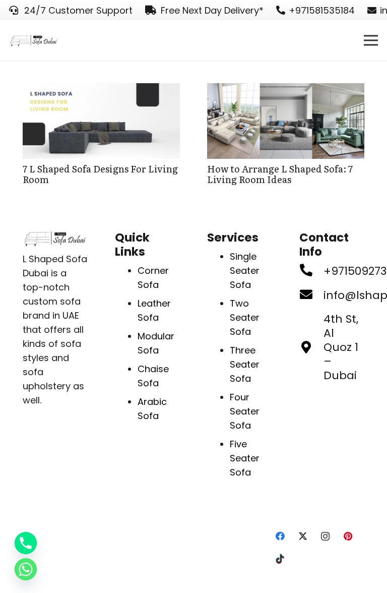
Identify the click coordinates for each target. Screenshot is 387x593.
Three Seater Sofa (245, 364)
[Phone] (26, 543)
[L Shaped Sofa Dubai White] (33, 40)
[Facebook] (280, 536)
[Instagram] (325, 536)
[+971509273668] (311, 271)
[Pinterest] (348, 536)
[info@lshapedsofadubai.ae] (311, 295)
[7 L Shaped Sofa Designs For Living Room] (101, 90)
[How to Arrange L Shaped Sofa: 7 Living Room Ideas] (285, 90)
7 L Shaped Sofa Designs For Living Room (100, 174)
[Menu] (371, 40)
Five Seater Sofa (245, 458)
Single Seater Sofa (245, 270)
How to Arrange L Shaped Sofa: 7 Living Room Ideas (280, 174)
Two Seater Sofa (245, 317)
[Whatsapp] (26, 569)
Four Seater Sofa (245, 411)
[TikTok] (280, 559)
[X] (302, 536)
